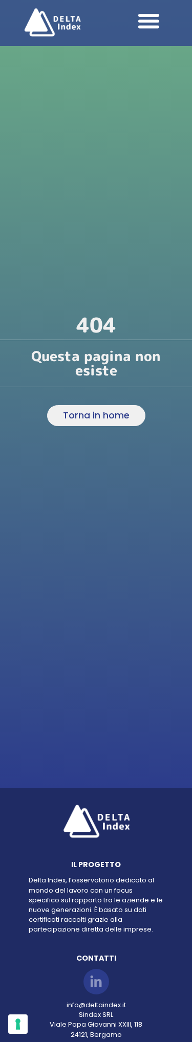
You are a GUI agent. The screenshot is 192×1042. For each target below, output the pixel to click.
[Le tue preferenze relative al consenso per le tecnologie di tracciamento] (18, 1024)
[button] (149, 20)
